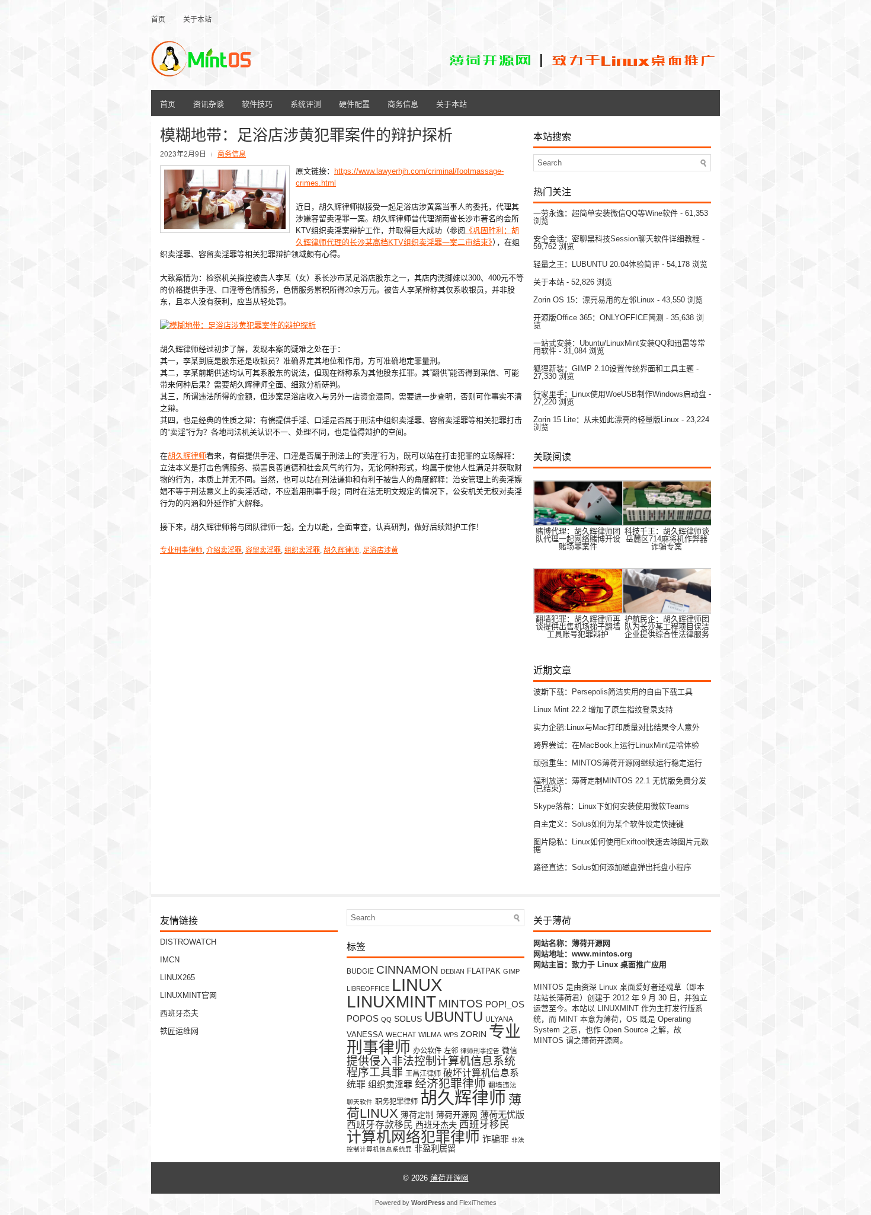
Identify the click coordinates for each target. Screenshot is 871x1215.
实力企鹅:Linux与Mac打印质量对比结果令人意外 (616, 727)
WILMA (429, 1034)
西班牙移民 (484, 1124)
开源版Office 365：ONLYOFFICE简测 (598, 317)
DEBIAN (453, 971)
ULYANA (499, 1019)
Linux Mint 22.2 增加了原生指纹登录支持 (603, 709)
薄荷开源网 (457, 1115)
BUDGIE (360, 971)
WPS (451, 1034)
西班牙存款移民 (380, 1125)
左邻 (451, 1051)
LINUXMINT (391, 1001)
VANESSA (365, 1034)
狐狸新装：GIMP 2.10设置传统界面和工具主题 (613, 368)
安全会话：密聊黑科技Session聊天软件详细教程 (616, 238)
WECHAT (401, 1034)
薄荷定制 (417, 1115)
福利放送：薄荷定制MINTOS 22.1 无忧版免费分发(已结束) (619, 784)
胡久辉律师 (187, 455)
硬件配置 (354, 103)
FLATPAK (484, 971)
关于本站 (197, 19)
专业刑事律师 (181, 550)
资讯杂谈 (208, 103)
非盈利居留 (435, 1148)
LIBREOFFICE (368, 988)
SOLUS (408, 1019)
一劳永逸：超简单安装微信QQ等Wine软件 (605, 213)
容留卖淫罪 (263, 550)
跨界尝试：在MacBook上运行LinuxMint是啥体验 (616, 745)
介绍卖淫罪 (224, 550)
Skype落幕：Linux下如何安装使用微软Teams (611, 806)
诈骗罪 (495, 1139)
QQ (386, 1019)
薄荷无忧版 (502, 1114)
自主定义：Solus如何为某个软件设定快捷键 (608, 823)
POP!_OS (504, 1004)
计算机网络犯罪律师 (413, 1137)
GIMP (511, 971)
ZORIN (473, 1034)
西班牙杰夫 (179, 1013)
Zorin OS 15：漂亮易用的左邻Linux (594, 299)
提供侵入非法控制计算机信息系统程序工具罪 (431, 1067)
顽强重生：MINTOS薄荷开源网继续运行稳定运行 (617, 762)
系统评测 (305, 103)
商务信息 (403, 103)
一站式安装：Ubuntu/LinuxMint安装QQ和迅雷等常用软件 (619, 347)
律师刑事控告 (479, 1050)
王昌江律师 (423, 1074)
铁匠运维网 (179, 1030)
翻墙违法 (502, 1085)
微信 (509, 1050)
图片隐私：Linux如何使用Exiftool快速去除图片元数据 (621, 845)
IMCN (170, 959)
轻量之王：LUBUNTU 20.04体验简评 (596, 264)
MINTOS (460, 1003)
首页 (158, 19)
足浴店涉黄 (380, 550)
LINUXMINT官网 (188, 995)
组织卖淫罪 (302, 550)
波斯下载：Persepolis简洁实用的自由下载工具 (613, 691)
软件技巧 (257, 103)
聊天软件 (360, 1101)
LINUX (417, 984)
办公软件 (427, 1051)
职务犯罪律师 (396, 1102)
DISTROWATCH (188, 941)
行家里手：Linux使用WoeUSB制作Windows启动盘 (619, 394)
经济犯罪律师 (450, 1083)
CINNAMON (407, 969)
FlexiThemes (478, 1202)
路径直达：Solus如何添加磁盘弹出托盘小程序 (612, 867)
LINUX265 (177, 977)
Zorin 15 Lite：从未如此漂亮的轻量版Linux (606, 419)
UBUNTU (453, 1017)
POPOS (363, 1018)
